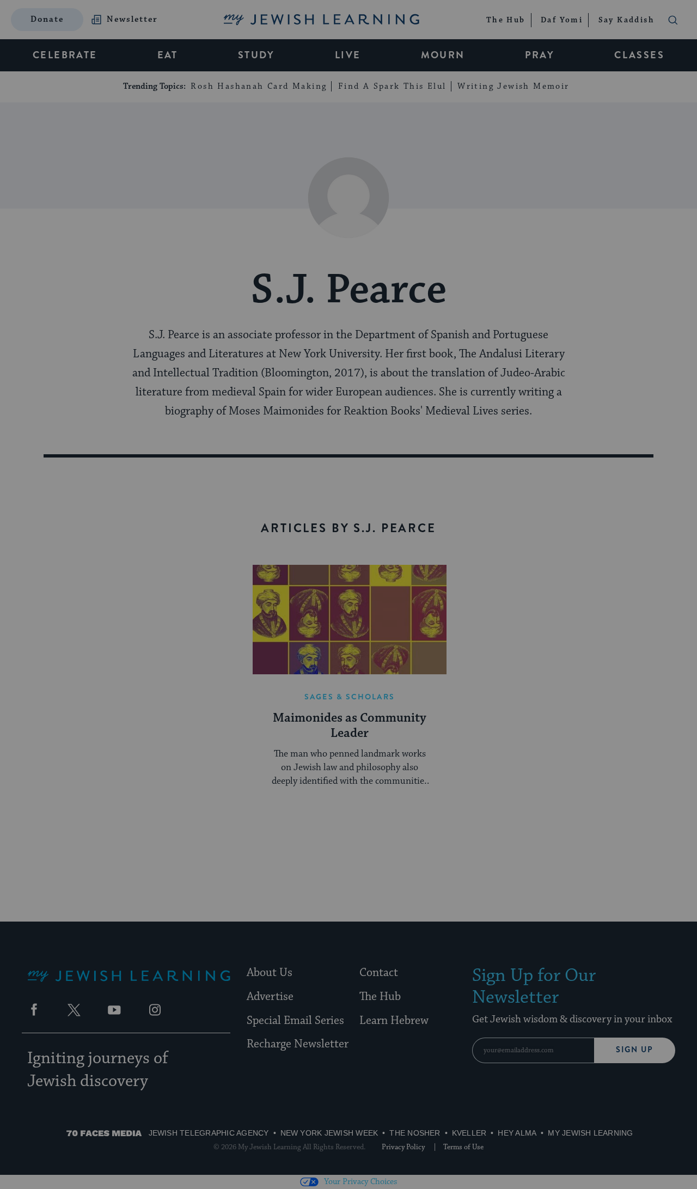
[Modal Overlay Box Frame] (348, 594)
